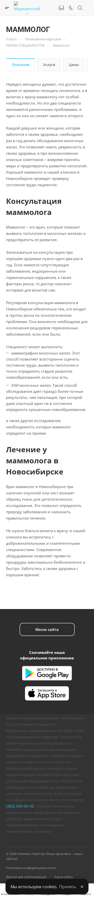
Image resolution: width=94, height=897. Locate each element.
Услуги (49, 64)
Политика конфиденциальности (31, 868)
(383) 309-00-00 (20, 806)
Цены (74, 64)
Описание (20, 64)
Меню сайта (47, 629)
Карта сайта (63, 877)
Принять (67, 886)
